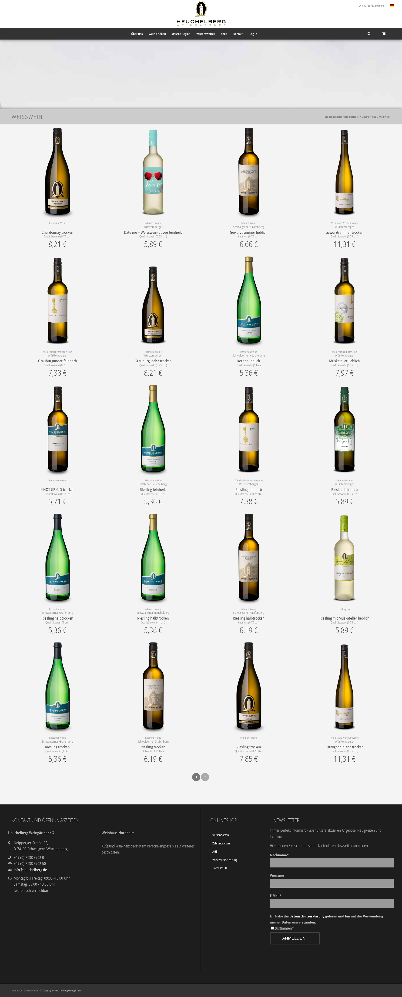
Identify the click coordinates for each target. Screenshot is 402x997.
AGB (215, 851)
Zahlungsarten (221, 843)
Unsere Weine (369, 116)
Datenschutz (219, 868)
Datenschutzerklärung (307, 916)
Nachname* (279, 855)
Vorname (277, 875)
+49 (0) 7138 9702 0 (373, 5)
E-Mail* (275, 895)
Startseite (353, 116)
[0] (384, 33)
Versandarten (220, 835)
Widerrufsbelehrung (224, 860)
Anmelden (293, 938)
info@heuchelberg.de (30, 869)
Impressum (17, 990)
